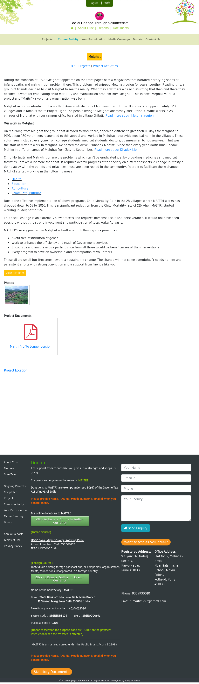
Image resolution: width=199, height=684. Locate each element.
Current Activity (68, 39)
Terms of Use (12, 540)
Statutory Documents (51, 671)
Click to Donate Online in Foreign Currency (60, 578)
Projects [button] (47, 39)
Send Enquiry (137, 528)
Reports (103, 28)
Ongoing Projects (15, 486)
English (94, 3)
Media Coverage (119, 39)
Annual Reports (13, 534)
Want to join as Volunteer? (146, 542)
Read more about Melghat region (129, 115)
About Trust (85, 28)
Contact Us (153, 39)
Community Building (27, 193)
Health (17, 179)
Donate (137, 39)
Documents (121, 28)
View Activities (15, 273)
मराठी (107, 3)
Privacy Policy (13, 546)
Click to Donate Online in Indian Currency (60, 521)
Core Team (10, 474)
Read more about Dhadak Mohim (118, 149)
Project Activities (105, 66)
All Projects (81, 66)
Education (19, 184)
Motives (9, 468)
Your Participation (93, 39)
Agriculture (20, 188)
